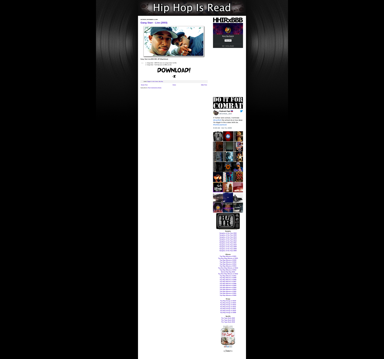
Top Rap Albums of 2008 (228, 279)
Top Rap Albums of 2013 (228, 266)
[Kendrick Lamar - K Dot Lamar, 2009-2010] (228, 212)
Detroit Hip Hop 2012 (228, 272)
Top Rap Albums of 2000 (228, 295)
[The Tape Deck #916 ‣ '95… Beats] (238, 150)
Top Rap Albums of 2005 (228, 285)
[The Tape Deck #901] (228, 201)
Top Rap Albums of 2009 (228, 277)
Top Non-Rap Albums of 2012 (228, 274)
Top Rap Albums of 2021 (228, 256)
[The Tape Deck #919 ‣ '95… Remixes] (238, 140)
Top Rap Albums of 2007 (228, 281)
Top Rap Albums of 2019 (228, 260)
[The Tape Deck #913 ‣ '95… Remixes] (238, 161)
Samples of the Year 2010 (228, 245)
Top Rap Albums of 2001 (228, 293)
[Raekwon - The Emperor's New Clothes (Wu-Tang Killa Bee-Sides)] (238, 181)
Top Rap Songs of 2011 (228, 308)
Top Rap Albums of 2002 (228, 291)
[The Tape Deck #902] (218, 201)
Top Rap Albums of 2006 (228, 283)
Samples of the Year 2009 (228, 247)
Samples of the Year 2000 (228, 250)
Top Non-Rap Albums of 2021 (228, 258)
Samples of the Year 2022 (228, 233)
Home (174, 85)
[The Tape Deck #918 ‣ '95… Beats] (218, 150)
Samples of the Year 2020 (228, 235)
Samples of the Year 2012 (228, 241)
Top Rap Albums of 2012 (228, 270)
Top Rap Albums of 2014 (228, 264)
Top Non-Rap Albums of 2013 (228, 268)
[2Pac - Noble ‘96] (218, 181)
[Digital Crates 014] (228, 171)
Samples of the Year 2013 (228, 239)
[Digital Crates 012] (218, 212)
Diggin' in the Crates (152, 81)
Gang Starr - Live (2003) (153, 22)
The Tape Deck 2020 (228, 318)
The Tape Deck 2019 (228, 320)
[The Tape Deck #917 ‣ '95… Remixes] (228, 150)
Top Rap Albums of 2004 (228, 287)
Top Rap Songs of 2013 (228, 304)
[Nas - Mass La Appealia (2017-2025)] (218, 140)
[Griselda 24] (228, 191)
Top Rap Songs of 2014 (228, 303)
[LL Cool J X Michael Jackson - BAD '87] (228, 181)
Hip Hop (161, 81)
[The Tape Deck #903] (238, 191)
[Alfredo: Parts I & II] (218, 191)
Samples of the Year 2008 (228, 249)
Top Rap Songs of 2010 (228, 310)
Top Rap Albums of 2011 (228, 276)
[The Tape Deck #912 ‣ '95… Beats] (218, 171)
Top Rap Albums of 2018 (228, 262)
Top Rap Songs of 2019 (228, 301)
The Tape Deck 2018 (228, 322)
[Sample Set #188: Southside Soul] (238, 212)
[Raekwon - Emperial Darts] (238, 171)
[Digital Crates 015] (228, 140)
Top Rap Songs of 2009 (228, 312)
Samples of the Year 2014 (228, 237)
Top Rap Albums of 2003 (228, 289)
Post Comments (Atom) (154, 88)
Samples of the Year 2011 (228, 243)
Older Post (204, 85)
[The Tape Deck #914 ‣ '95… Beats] (228, 161)
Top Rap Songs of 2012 (228, 306)
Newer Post (144, 85)
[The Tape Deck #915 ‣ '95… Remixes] (218, 161)
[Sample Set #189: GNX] (238, 201)
